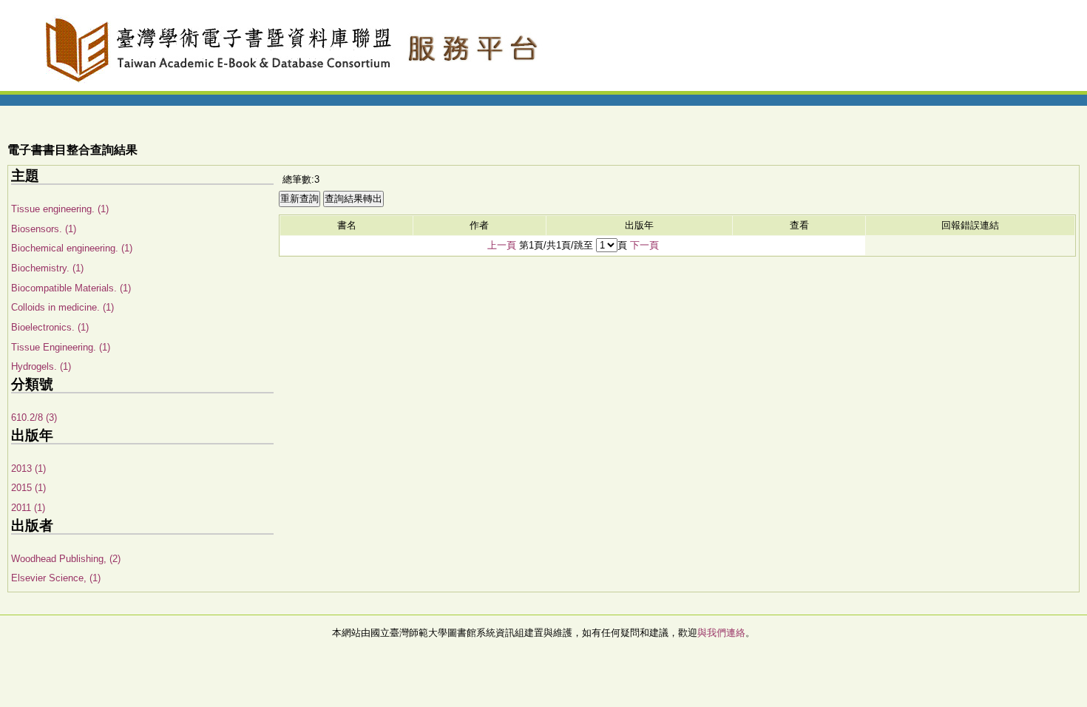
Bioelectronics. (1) (50, 327)
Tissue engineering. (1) (60, 208)
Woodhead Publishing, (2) (66, 558)
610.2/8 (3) (34, 417)
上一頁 (501, 245)
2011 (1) (28, 507)
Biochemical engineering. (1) (71, 248)
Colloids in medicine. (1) (62, 307)
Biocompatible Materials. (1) (71, 288)
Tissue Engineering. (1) (60, 347)
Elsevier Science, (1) (56, 577)
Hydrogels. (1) (41, 366)
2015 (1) (28, 487)
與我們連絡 (721, 632)
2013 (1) (28, 468)
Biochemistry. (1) (47, 268)
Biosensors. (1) (43, 228)
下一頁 (644, 245)
